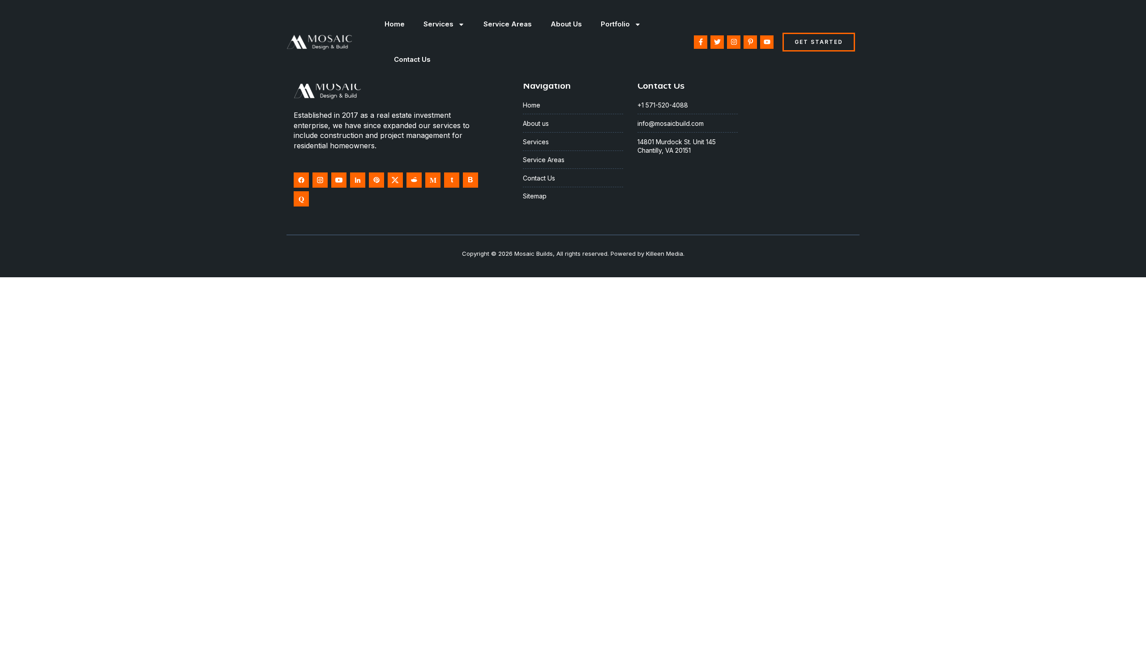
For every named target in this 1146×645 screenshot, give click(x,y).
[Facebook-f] (700, 42)
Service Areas (507, 24)
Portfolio (615, 24)
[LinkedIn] (357, 180)
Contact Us (412, 59)
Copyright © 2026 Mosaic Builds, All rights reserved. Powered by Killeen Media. (573, 253)
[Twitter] (717, 42)
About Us (566, 24)
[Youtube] (767, 42)
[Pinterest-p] (750, 42)
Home (395, 24)
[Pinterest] (376, 180)
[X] (395, 180)
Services (438, 24)
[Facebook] (301, 180)
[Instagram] (733, 42)
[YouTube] (338, 180)
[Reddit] (414, 180)
